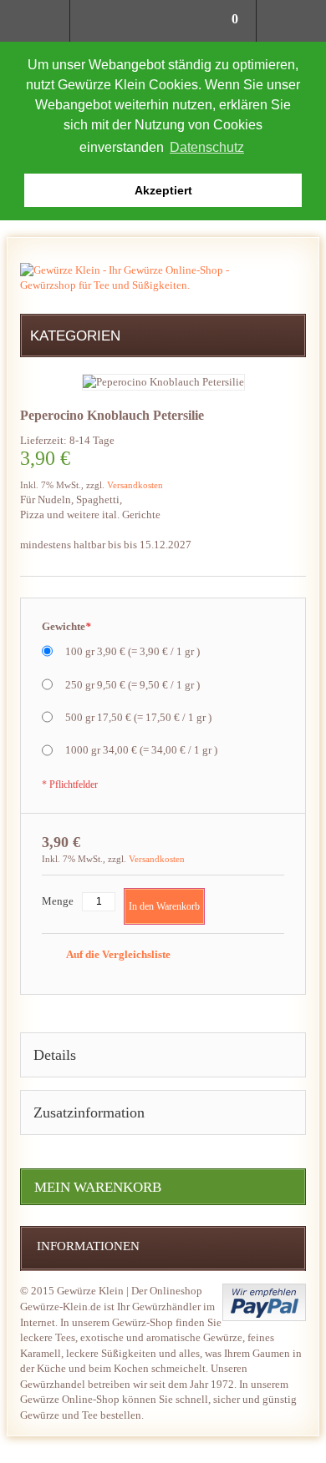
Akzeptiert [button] (163, 190)
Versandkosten (135, 485)
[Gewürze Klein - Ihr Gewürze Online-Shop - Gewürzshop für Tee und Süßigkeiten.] (124, 278)
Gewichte (66, 626)
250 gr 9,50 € (132, 685)
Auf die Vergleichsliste (117, 954)
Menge (58, 901)
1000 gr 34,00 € (141, 750)
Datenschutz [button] (207, 147)
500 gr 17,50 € (138, 717)
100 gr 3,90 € (132, 651)
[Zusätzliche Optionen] (264, 1302)
